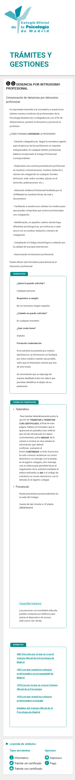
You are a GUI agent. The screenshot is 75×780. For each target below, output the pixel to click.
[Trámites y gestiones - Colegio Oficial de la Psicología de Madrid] (26, 21)
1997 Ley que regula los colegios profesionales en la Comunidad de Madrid (35, 673)
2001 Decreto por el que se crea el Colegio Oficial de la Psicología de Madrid (35, 658)
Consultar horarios (30, 603)
